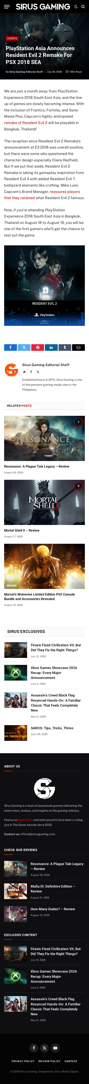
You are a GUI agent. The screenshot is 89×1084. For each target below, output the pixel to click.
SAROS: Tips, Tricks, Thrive (52, 728)
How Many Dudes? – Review (53, 909)
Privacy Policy (23, 1061)
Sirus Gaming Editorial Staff (26, 71)
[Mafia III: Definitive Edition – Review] (15, 891)
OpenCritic (25, 820)
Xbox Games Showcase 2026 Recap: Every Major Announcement (54, 673)
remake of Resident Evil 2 (25, 123)
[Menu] (7, 6)
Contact (71, 1061)
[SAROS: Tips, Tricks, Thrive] (15, 733)
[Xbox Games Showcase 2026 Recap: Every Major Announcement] (15, 673)
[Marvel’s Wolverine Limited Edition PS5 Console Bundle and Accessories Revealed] (44, 566)
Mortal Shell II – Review (22, 530)
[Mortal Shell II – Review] (44, 502)
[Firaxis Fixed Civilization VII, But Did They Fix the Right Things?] (15, 650)
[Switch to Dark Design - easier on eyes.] (76, 6)
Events (12, 38)
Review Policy (49, 1061)
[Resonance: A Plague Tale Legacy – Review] (44, 438)
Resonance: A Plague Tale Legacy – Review (36, 466)
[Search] (83, 6)
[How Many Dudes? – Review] (15, 914)
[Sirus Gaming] (43, 6)
